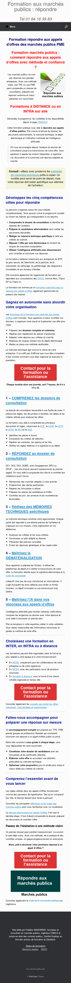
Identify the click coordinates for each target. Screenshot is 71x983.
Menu (12, 26)
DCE (42, 426)
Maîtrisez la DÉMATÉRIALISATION (24, 555)
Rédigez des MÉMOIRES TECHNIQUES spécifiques (29, 509)
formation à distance (22, 676)
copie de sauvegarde (16, 575)
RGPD (44, 949)
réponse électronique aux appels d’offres (28, 812)
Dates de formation (35, 945)
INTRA (15, 662)
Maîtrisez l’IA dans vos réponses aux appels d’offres (30, 601)
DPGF (11, 429)
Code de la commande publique (44, 900)
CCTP (60, 426)
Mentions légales (30, 949)
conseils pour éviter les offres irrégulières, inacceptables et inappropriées (32, 705)
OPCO (40, 278)
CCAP (51, 426)
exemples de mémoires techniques (36, 173)
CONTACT (42, 122)
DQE (29, 429)
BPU (20, 429)
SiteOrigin (33, 976)
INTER (15, 669)
